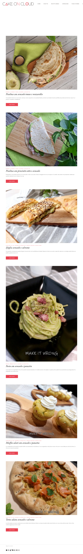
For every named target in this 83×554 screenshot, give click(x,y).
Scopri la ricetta (24, 168)
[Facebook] (13, 550)
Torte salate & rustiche (34, 245)
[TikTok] (10, 550)
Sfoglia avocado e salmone (18, 247)
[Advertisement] (41, 17)
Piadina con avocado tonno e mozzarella (24, 94)
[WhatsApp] (15, 550)
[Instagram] (8, 550)
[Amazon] (17, 550)
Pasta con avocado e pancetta (19, 366)
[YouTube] (6, 550)
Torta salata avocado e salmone (20, 519)
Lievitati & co (10, 245)
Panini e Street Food (12, 168)
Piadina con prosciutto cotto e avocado (23, 170)
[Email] (19, 550)
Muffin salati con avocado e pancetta (22, 442)
